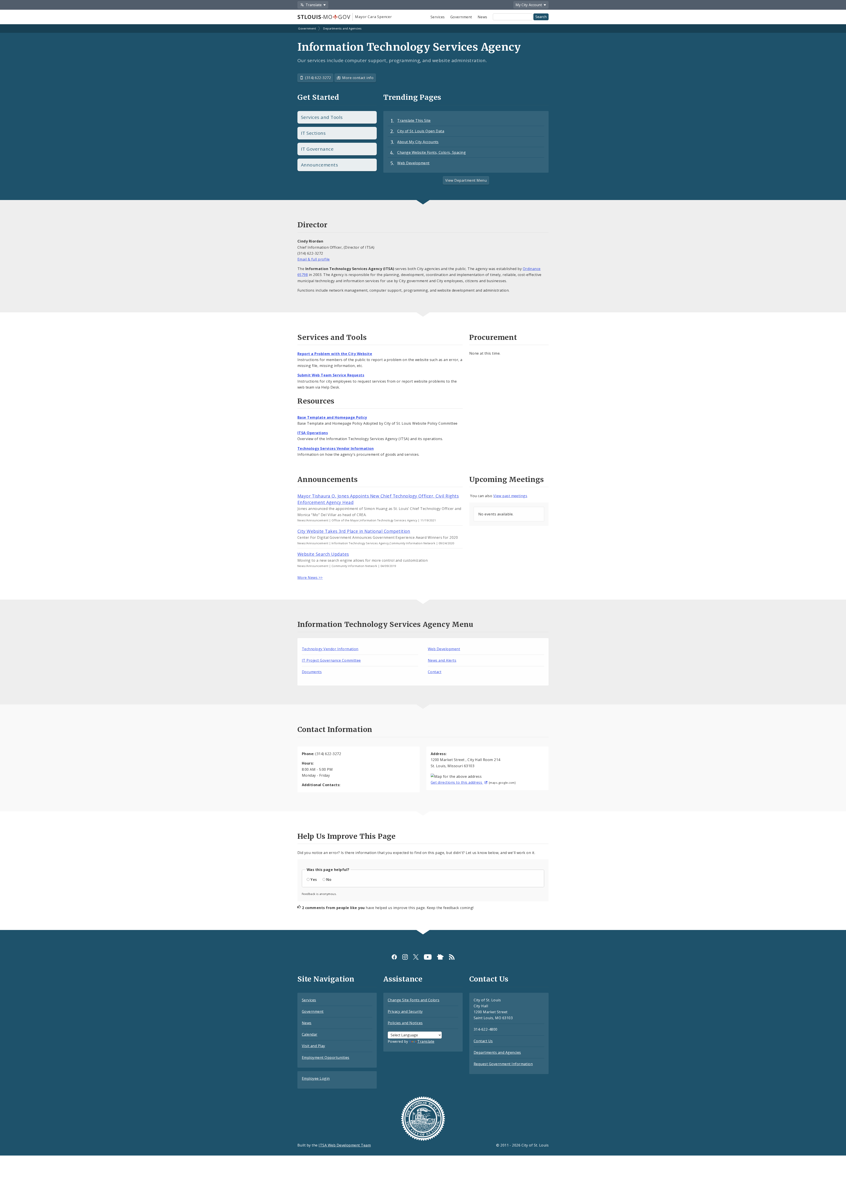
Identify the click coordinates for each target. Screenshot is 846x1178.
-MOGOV (323, 16)
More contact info (357, 77)
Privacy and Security (405, 1011)
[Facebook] (394, 957)
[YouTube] (428, 957)
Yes (313, 879)
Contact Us (483, 1041)
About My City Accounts (418, 141)
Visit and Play (313, 1045)
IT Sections (313, 133)
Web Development (413, 163)
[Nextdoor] (440, 957)
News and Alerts (442, 660)
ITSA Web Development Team (345, 1145)
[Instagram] (405, 957)
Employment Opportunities (325, 1057)
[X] (416, 957)
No (328, 879)
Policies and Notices (405, 1023)
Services (437, 17)
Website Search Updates (323, 554)
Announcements (319, 165)
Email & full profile (313, 259)
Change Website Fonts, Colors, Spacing (431, 152)
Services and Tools (322, 117)
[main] (423, 477)
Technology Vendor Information (330, 648)
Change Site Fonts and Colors (413, 1000)
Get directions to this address (457, 782)
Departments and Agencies (342, 28)
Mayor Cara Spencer (373, 16)
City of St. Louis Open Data (420, 131)
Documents (312, 671)
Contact (434, 671)
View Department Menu (466, 180)
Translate (425, 1041)
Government (461, 17)
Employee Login (316, 1078)
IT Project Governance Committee (331, 660)
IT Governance (317, 149)
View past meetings (510, 495)
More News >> (310, 577)
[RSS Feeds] (452, 957)
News (482, 17)
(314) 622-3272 (318, 77)
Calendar (309, 1034)
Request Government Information (503, 1063)
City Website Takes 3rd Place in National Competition (353, 531)
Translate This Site (413, 120)
